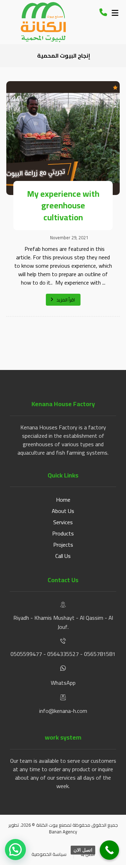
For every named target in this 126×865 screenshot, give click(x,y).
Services (63, 522)
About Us (63, 511)
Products (63, 533)
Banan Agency (63, 831)
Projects (63, 544)
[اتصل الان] (109, 850)
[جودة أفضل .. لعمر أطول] (43, 22)
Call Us (63, 556)
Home (63, 499)
